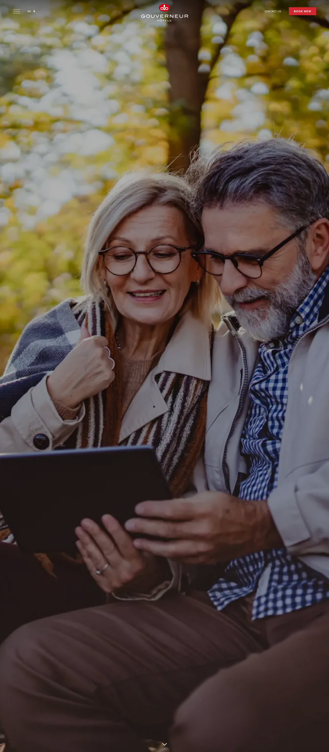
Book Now (302, 11)
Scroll (164, 744)
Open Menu (16, 11)
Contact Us (273, 11)
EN (29, 11)
